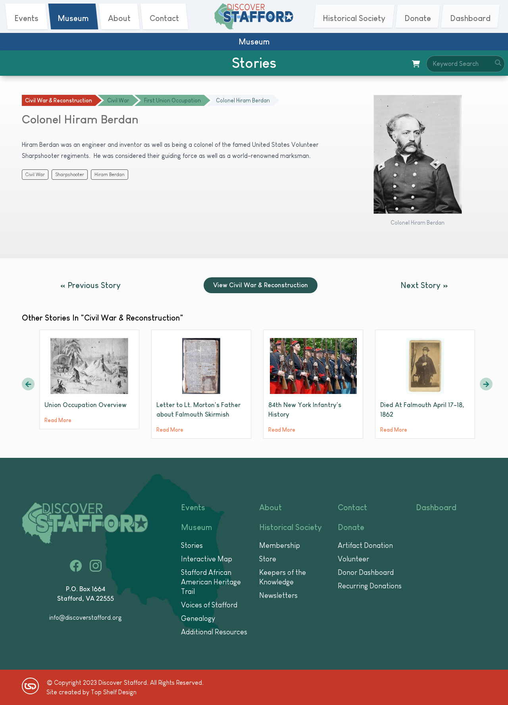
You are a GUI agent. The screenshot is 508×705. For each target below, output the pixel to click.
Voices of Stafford (209, 605)
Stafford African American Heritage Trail (211, 582)
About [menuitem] (119, 18)
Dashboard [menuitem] (470, 18)
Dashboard (436, 507)
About (270, 507)
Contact (352, 507)
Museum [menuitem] (73, 18)
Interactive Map (206, 559)
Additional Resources (214, 632)
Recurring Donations (370, 586)
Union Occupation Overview (85, 404)
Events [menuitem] (26, 18)
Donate (351, 527)
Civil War (35, 174)
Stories (192, 545)
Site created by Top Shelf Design (91, 692)
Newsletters (278, 595)
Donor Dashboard (366, 572)
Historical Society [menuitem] (354, 18)
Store (267, 559)
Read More (57, 420)
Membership (279, 545)
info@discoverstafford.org (85, 617)
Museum (196, 527)
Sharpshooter (69, 174)
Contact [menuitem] (164, 18)
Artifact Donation (365, 545)
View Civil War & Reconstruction (260, 285)
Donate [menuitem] (417, 18)
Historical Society (290, 527)
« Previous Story (90, 285)
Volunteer (353, 559)
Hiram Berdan (109, 174)
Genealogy (198, 618)
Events (193, 507)
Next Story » (424, 285)
